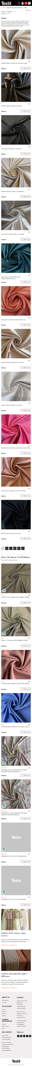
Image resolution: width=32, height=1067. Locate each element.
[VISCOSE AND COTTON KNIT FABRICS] (4, 763)
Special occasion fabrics (15, 7)
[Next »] (23, 548)
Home (3, 7)
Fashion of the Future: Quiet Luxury (13, 934)
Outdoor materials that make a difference (14, 974)
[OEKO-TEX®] (4, 590)
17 (18, 548)
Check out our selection (9, 945)
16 (14, 548)
